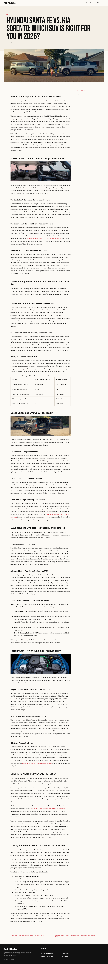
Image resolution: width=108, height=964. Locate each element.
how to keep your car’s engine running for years (37, 763)
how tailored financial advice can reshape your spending (48, 809)
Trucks (92, 2)
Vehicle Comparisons (67, 951)
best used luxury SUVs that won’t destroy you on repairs (43, 238)
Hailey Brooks (22, 42)
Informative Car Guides (47, 951)
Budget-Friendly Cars (47, 956)
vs (37, 921)
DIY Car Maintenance (47, 953)
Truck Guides (65, 953)
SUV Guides (65, 956)
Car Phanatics (10, 2)
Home (80, 2)
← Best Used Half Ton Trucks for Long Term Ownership (27, 935)
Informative (100, 2)
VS (86, 2)
